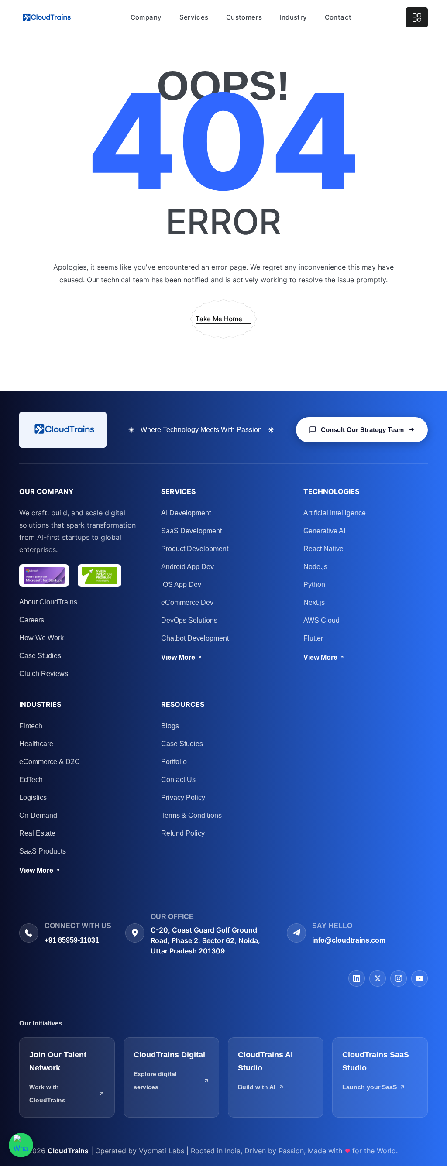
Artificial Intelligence (334, 513)
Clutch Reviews (43, 673)
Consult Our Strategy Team (362, 429)
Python (314, 584)
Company (146, 17)
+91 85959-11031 (72, 940)
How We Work (41, 637)
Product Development (194, 548)
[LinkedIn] (356, 978)
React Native (323, 548)
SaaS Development (191, 531)
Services (194, 17)
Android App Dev (187, 566)
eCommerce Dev (187, 602)
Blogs (170, 726)
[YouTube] (419, 978)
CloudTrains (68, 1150)
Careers (31, 620)
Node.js (315, 566)
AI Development (186, 513)
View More (178, 657)
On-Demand (38, 815)
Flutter (313, 638)
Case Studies (40, 655)
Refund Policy (183, 833)
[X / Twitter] (377, 978)
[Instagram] (398, 978)
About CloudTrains (48, 602)
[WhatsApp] (21, 1145)
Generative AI (324, 531)
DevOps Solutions (189, 620)
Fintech (30, 726)
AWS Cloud (321, 620)
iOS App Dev (181, 584)
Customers (244, 17)
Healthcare (36, 744)
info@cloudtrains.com (348, 940)
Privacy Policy (183, 797)
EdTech (31, 779)
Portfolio (174, 761)
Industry (293, 17)
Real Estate (37, 833)
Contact (338, 17)
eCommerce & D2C (49, 761)
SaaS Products (42, 851)
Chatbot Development (195, 638)
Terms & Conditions (191, 815)
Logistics (33, 797)
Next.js (314, 602)
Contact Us (178, 779)
